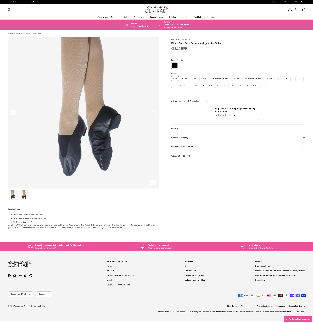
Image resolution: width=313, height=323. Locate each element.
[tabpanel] (83, 222)
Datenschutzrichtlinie (297, 306)
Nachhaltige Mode (201, 17)
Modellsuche (112, 280)
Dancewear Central (21, 306)
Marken (185, 17)
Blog (186, 266)
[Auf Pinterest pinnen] (188, 156)
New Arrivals (103, 17)
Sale (213, 17)
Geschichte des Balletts (194, 275)
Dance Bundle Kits (262, 266)
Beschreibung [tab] (14, 209)
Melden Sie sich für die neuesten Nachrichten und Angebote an (280, 271)
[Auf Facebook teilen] (183, 156)
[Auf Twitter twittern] (179, 156)
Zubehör (172, 17)
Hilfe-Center (300, 312)
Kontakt (110, 266)
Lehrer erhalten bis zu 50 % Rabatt (120, 275)
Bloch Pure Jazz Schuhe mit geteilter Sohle (28, 33)
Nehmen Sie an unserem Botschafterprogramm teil (275, 275)
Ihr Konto (110, 271)
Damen (114, 17)
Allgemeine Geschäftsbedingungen (271, 306)
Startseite (10, 33)
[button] (303, 9)
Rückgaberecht (247, 306)
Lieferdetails (232, 306)
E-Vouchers (260, 280)
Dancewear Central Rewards (118, 285)
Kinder (125, 17)
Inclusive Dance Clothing (195, 280)
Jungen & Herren (156, 17)
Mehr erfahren (40, 2)
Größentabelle (190, 271)
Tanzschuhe (139, 17)
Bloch (173, 39)
